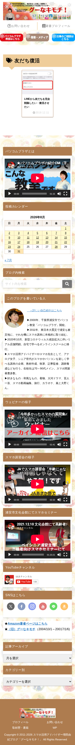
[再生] (10, 194)
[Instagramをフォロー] (32, 606)
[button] (67, 284)
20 (47, 242)
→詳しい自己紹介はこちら (44, 310)
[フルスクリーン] (65, 194)
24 (19, 246)
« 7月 (8, 260)
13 (47, 237)
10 (19, 237)
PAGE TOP (69, 719)
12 (37, 237)
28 (56, 246)
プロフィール (20, 722)
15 (65, 237)
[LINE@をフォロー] (53, 606)
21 (56, 242)
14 (56, 237)
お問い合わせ (55, 722)
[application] (37, 178)
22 (65, 242)
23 (9, 246)
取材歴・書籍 (20, 727)
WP (55, 727)
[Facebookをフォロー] (21, 606)
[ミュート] (59, 194)
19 (37, 242)
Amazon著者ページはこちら (28, 623)
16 (9, 242)
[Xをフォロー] (11, 606)
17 (19, 242)
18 (28, 242)
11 (28, 237)
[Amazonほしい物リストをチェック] (64, 606)
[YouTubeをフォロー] (43, 606)
